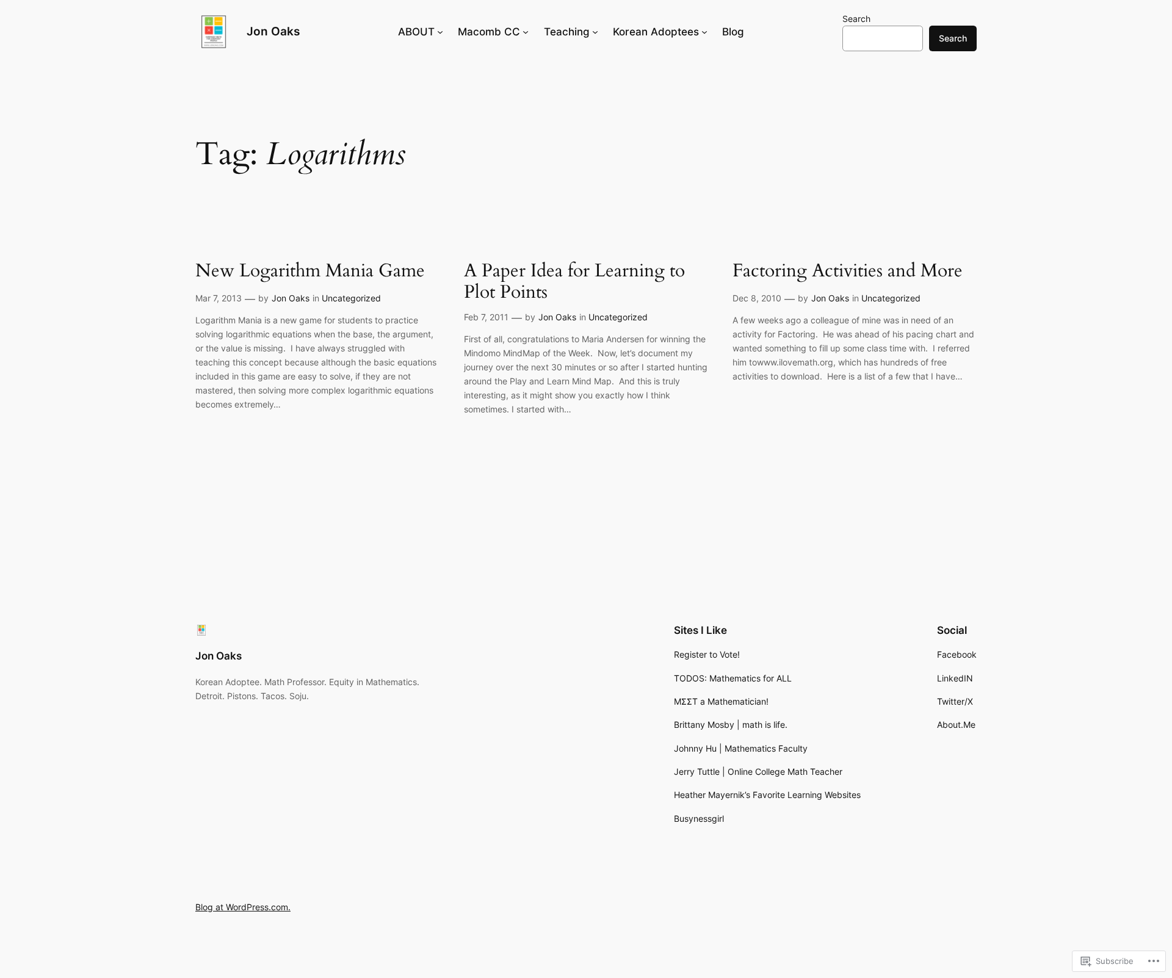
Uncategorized (351, 298)
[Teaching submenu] (595, 32)
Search (856, 18)
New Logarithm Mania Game (310, 271)
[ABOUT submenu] (440, 32)
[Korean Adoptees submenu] (704, 32)
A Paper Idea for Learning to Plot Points (574, 282)
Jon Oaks (273, 31)
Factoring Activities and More (848, 271)
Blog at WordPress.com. (243, 907)
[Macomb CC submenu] (526, 32)
